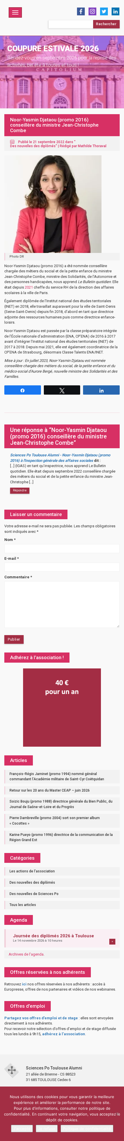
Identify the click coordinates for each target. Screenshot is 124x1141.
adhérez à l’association (63, 1034)
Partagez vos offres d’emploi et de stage (41, 1018)
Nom (10, 539)
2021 (29, 287)
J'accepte (22, 1128)
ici (24, 984)
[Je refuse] (117, 1114)
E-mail (11, 558)
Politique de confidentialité (87, 1128)
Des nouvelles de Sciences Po (34, 894)
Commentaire (18, 577)
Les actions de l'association (32, 871)
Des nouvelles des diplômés (33, 146)
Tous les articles (23, 905)
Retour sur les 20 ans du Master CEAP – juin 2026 (50, 790)
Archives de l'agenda (26, 954)
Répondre (20, 490)
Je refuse (46, 1128)
